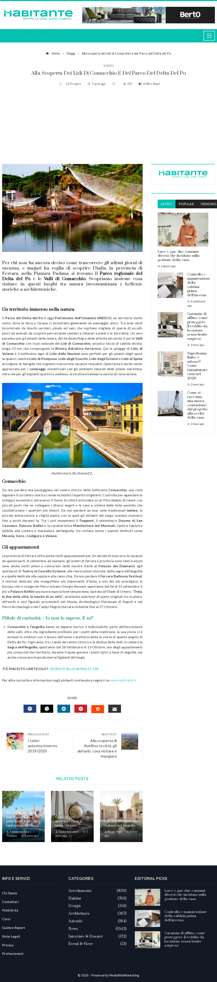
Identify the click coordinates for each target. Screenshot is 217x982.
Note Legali (11, 936)
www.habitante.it (123, 680)
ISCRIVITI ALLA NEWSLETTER (74, 669)
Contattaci (10, 902)
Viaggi (108, 65)
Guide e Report (13, 928)
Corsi (6, 919)
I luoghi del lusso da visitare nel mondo (120, 823)
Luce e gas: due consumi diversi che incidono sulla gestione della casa (178, 256)
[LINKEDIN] (63, 709)
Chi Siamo (9, 893)
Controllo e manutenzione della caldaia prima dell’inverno (198, 284)
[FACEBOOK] (30, 709)
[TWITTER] (46, 709)
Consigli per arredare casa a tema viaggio (68, 821)
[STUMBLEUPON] (97, 709)
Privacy (8, 945)
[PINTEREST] (80, 709)
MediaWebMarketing (124, 975)
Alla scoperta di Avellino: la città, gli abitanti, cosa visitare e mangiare (97, 746)
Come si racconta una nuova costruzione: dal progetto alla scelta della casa (197, 405)
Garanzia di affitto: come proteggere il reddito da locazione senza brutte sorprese (197, 326)
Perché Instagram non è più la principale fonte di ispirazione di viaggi (22, 819)
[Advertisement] (108, 125)
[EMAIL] (114, 709)
